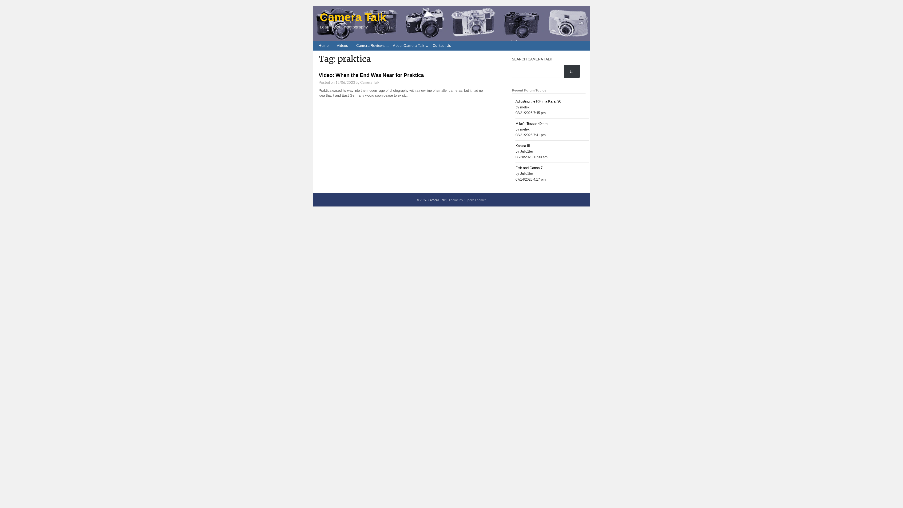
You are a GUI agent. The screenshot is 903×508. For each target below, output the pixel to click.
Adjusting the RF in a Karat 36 (538, 101)
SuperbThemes (475, 200)
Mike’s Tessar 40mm (531, 124)
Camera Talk (353, 17)
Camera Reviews (370, 46)
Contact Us (442, 46)
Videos (342, 46)
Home (324, 46)
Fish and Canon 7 (529, 168)
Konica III (522, 146)
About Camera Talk (408, 46)
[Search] (572, 71)
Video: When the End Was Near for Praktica (371, 75)
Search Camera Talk (532, 59)
